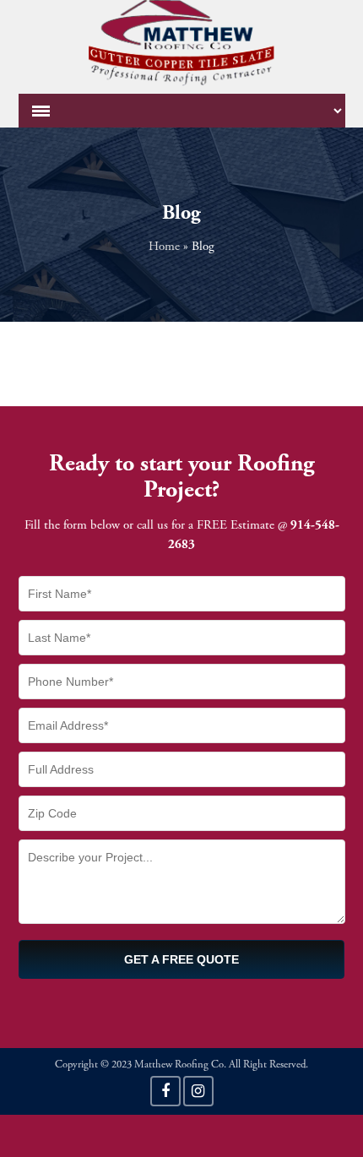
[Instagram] (198, 1091)
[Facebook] (165, 1091)
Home (164, 247)
